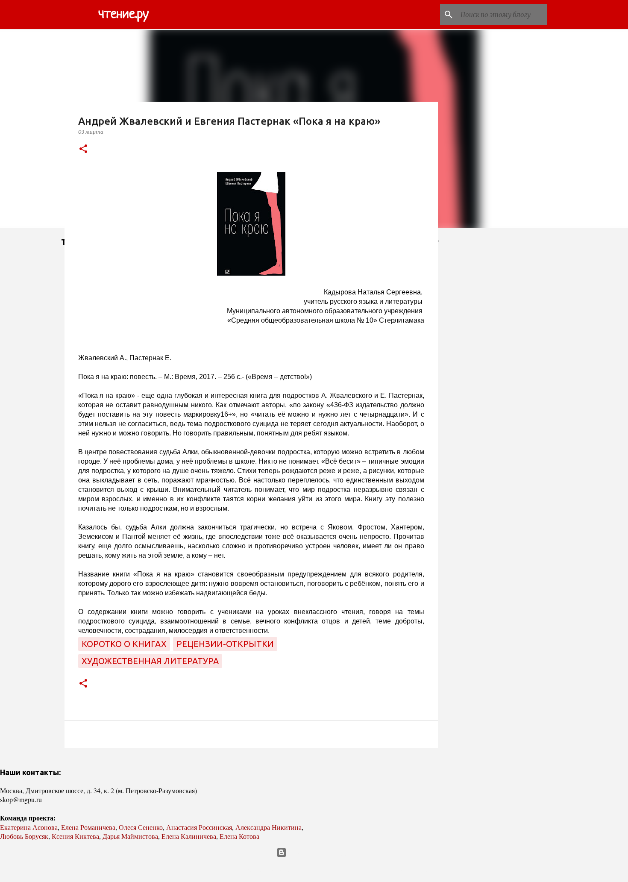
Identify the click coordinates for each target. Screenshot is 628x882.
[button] (83, 149)
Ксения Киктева (75, 836)
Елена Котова (239, 836)
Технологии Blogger (319, 852)
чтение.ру (123, 14)
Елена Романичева (88, 827)
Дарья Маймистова (130, 836)
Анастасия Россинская (199, 827)
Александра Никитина (268, 827)
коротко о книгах (124, 644)
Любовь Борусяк (24, 836)
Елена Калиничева (188, 836)
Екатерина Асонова (29, 827)
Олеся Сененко (141, 827)
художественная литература (150, 661)
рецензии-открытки (225, 644)
